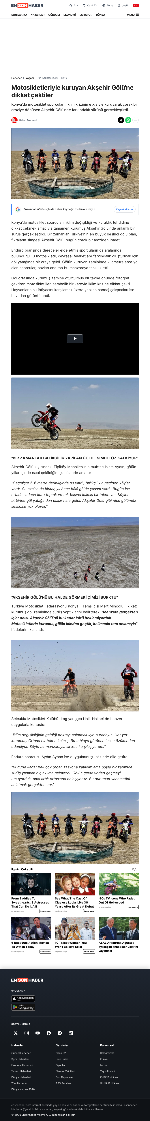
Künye (104, 1059)
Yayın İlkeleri (107, 1071)
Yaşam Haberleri (21, 1071)
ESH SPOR (86, 14)
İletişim (104, 1065)
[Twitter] (15, 1033)
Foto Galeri (62, 1059)
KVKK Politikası (109, 1077)
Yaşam (30, 77)
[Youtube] (37, 1033)
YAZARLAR (37, 14)
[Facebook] (48, 1033)
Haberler (16, 77)
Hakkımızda (107, 1053)
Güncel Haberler (21, 1053)
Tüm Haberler (19, 1083)
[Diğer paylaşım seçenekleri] (135, 120)
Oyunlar (60, 1065)
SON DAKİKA (19, 14)
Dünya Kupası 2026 (23, 1089)
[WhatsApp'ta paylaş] (128, 120)
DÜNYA (100, 14)
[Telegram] (60, 1033)
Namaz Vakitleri (65, 1071)
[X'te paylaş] (121, 120)
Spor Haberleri (20, 1059)
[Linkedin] (71, 1033)
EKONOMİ (69, 14)
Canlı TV (61, 1053)
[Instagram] (26, 1033)
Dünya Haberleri (21, 1077)
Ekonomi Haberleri (22, 1065)
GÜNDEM (54, 14)
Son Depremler (65, 1077)
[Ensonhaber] (27, 5)
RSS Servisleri (64, 1083)
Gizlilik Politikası (109, 1083)
